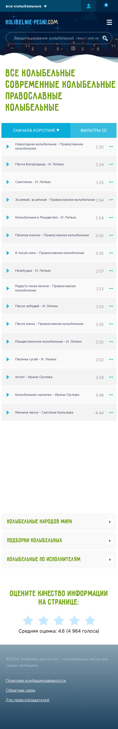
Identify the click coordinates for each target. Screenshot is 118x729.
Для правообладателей (27, 700)
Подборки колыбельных (35, 540)
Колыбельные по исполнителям (44, 559)
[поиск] (105, 38)
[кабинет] (88, 6)
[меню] (111, 146)
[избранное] (107, 6)
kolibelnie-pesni (32, 22)
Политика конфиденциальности (36, 680)
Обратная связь (20, 690)
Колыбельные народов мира (39, 522)
